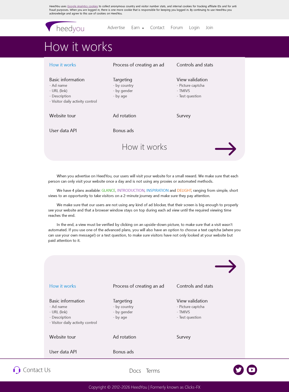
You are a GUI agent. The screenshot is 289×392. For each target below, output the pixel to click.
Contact (157, 27)
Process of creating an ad (138, 64)
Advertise (116, 27)
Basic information (66, 79)
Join (209, 27)
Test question (190, 95)
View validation (192, 79)
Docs (135, 370)
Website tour (62, 115)
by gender (124, 90)
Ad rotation (124, 115)
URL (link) (59, 90)
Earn (137, 27)
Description (61, 95)
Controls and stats (195, 64)
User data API (63, 130)
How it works (62, 64)
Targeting (122, 79)
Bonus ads (123, 130)
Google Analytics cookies (82, 6)
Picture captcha (191, 85)
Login (194, 27)
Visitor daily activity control (74, 101)
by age (121, 95)
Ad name (59, 85)
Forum (177, 27)
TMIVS (184, 90)
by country (124, 85)
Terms (153, 370)
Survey (184, 115)
